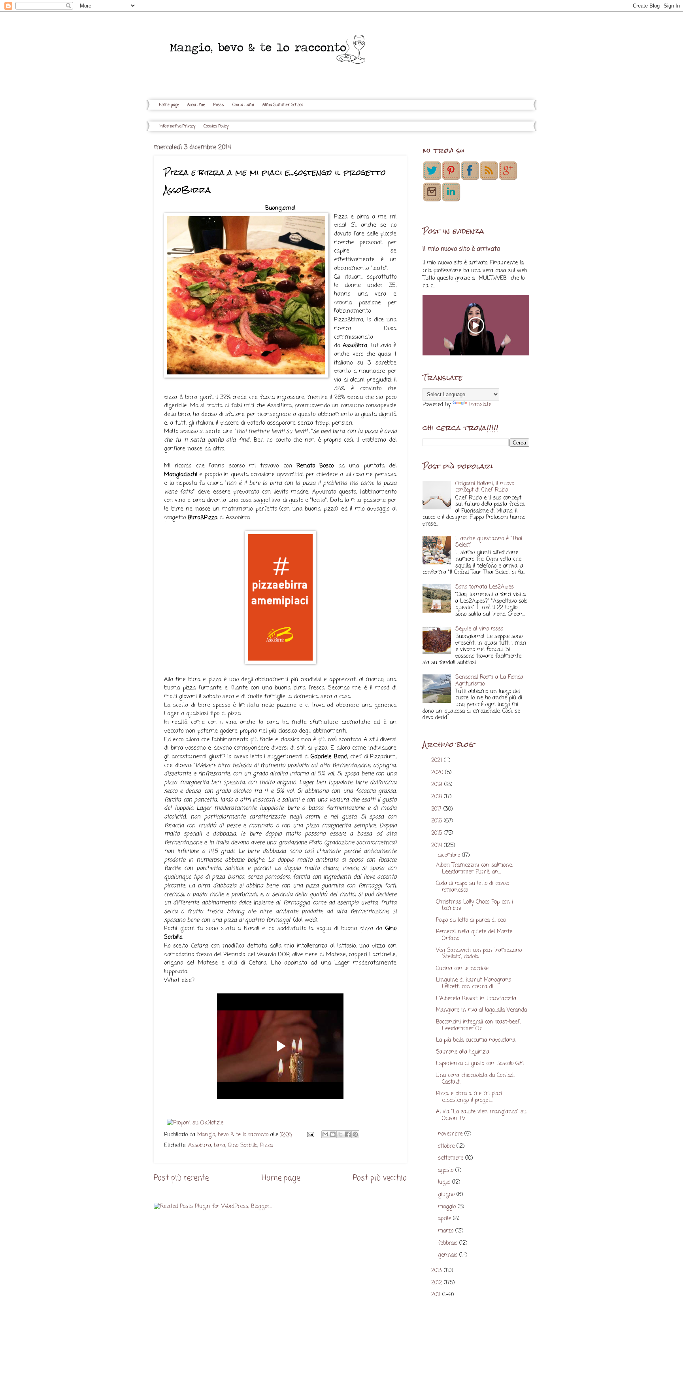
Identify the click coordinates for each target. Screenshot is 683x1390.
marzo (446, 1231)
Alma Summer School (282, 105)
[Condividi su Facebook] (348, 1134)
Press (218, 105)
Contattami (243, 105)
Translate (479, 405)
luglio (445, 1182)
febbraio (448, 1243)
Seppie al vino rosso (479, 629)
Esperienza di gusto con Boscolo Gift (480, 1064)
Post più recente (181, 1178)
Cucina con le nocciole (462, 969)
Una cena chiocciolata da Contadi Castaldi (475, 1078)
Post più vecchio (380, 1178)
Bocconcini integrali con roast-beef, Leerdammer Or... (478, 1025)
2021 (437, 760)
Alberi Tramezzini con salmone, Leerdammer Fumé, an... (474, 868)
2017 (437, 809)
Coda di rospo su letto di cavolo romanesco (472, 886)
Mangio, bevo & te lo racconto (233, 1135)
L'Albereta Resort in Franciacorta (476, 999)
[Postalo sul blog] (333, 1134)
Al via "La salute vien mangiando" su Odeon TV (481, 1115)
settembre (451, 1158)
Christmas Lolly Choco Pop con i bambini (474, 905)
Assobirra (199, 1145)
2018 (437, 797)
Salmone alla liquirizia (462, 1052)
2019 (437, 784)
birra (219, 1145)
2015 (437, 833)
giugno (447, 1195)
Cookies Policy (216, 126)
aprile (445, 1219)
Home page (169, 105)
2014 (437, 845)
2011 (436, 1295)
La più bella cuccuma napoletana (475, 1040)
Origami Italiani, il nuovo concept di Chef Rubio (484, 487)
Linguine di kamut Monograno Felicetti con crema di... (473, 983)
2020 (438, 773)
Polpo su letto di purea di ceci (471, 920)
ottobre (447, 1146)
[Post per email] (311, 1135)
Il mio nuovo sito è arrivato (461, 249)
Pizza (266, 1145)
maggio (448, 1207)
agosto (446, 1170)
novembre (451, 1134)
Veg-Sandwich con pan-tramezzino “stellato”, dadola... (479, 953)
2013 (437, 1271)
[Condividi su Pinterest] (355, 1134)
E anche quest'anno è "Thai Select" (488, 542)
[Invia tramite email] (325, 1134)
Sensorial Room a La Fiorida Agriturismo (489, 680)
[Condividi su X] (340, 1134)
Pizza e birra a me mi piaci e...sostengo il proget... (469, 1097)
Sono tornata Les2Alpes (484, 587)
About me (196, 105)
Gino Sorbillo (242, 1145)
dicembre (450, 855)
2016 (437, 821)
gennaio (448, 1255)
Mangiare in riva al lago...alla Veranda (481, 1010)
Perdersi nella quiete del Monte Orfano (474, 935)
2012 (437, 1283)
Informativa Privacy (177, 126)
